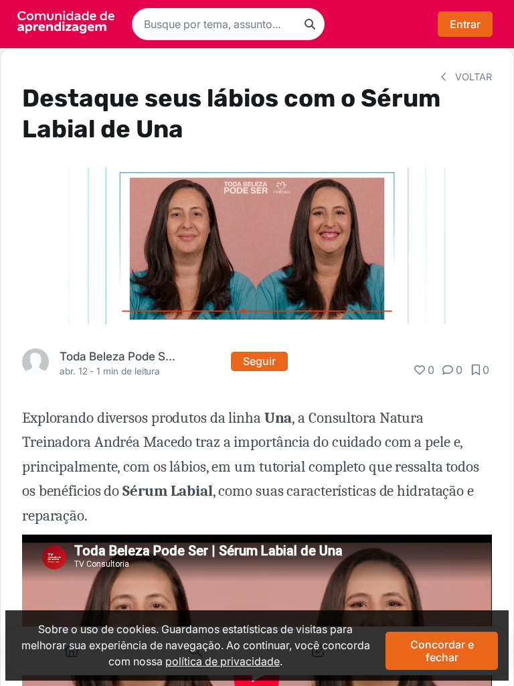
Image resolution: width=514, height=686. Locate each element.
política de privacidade (222, 661)
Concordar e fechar (442, 650)
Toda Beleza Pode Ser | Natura (119, 356)
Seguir (259, 361)
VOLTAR (472, 76)
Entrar (465, 24)
